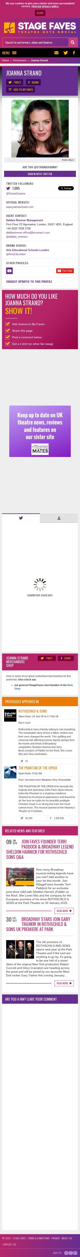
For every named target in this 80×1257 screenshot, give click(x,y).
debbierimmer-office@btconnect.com (28, 232)
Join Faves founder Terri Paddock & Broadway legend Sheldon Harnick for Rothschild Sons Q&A (40, 849)
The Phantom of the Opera (37, 767)
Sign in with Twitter (40, 174)
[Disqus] (40, 1061)
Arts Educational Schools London (27, 250)
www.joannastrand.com (19, 206)
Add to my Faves (23, 89)
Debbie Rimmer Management (24, 220)
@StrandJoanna (15, 193)
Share (35, 82)
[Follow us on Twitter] (66, 52)
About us (67, 1238)
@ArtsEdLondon (16, 254)
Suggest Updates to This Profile (29, 281)
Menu (6, 52)
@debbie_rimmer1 (17, 236)
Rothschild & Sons (32, 711)
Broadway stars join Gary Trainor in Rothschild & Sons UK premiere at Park (38, 924)
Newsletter (57, 52)
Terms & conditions (38, 1238)
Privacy (55, 1238)
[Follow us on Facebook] (74, 52)
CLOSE (40, 13)
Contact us (9, 1244)
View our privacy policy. (45, 6)
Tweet (17, 82)
